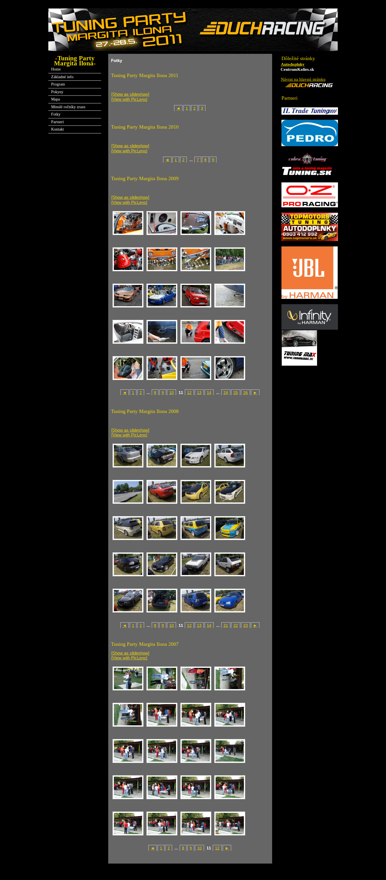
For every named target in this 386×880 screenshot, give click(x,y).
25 (235, 393)
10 (171, 393)
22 (235, 625)
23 (245, 625)
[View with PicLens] (129, 99)
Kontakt (57, 129)
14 (209, 393)
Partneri (57, 122)
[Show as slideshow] (130, 94)
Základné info (62, 76)
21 (226, 625)
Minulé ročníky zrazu (68, 107)
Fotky (55, 114)
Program (58, 84)
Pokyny (57, 92)
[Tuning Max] (299, 363)
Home (56, 69)
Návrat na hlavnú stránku (303, 79)
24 (226, 393)
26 (245, 393)
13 (199, 393)
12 (189, 393)
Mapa (55, 99)
